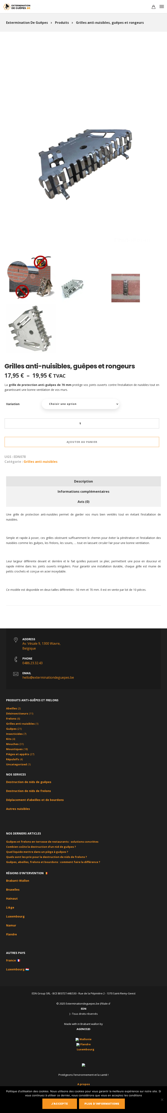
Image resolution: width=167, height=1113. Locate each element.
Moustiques (14, 749)
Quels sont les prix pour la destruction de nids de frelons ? (46, 857)
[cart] (153, 7)
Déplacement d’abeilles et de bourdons (35, 800)
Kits (8, 739)
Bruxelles (13, 889)
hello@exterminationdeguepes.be (48, 677)
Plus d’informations (102, 1103)
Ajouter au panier (82, 442)
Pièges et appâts (17, 754)
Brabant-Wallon (17, 881)
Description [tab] (83, 481)
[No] (162, 1100)
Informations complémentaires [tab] (83, 491)
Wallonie (85, 1039)
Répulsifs (12, 759)
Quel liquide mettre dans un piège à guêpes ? (37, 852)
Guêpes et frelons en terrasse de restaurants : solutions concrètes (52, 841)
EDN (83, 1008)
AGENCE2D (83, 1029)
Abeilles (11, 708)
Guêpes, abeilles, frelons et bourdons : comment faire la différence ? (53, 862)
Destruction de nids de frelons (28, 791)
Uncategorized (16, 764)
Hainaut (12, 898)
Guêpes (11, 729)
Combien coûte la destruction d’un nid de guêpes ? (41, 847)
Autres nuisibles (18, 809)
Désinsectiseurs (17, 713)
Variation (13, 404)
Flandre (11, 934)
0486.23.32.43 (32, 663)
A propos (83, 1084)
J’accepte (59, 1103)
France (11, 960)
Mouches (12, 744)
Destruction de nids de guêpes (28, 782)
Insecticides (14, 734)
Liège (10, 907)
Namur (11, 925)
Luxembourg (15, 916)
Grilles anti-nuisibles (40, 461)
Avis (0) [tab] (83, 501)
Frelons (11, 718)
